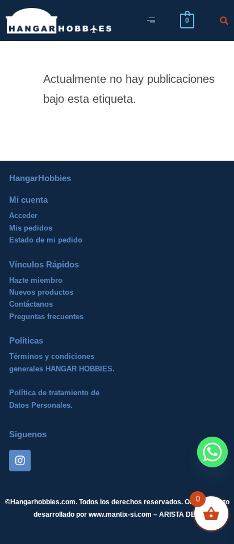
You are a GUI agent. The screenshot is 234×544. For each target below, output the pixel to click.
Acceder (23, 215)
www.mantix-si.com (120, 514)
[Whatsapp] (212, 452)
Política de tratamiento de (54, 392)
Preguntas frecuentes (46, 316)
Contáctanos (31, 304)
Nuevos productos (41, 292)
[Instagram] (20, 460)
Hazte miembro (35, 280)
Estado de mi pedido (45, 240)
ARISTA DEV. (179, 514)
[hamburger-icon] (151, 20)
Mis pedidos (30, 228)
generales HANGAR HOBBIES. (62, 369)
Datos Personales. (41, 405)
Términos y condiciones (51, 356)
